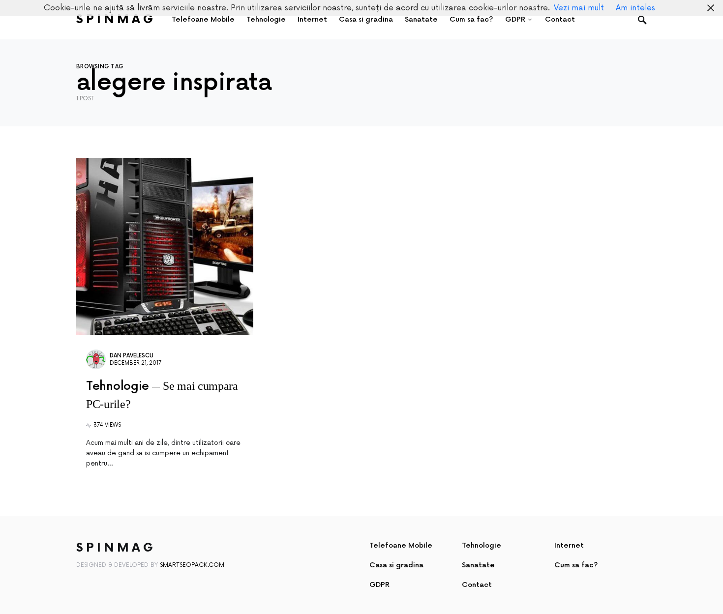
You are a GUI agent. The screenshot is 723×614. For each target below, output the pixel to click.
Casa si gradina (396, 565)
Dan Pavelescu (131, 355)
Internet (569, 545)
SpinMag (116, 19)
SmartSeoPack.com (192, 565)
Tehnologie (481, 545)
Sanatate (478, 565)
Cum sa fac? (576, 565)
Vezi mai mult (579, 8)
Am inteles (635, 8)
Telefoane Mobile (400, 545)
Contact (477, 585)
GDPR (379, 585)
